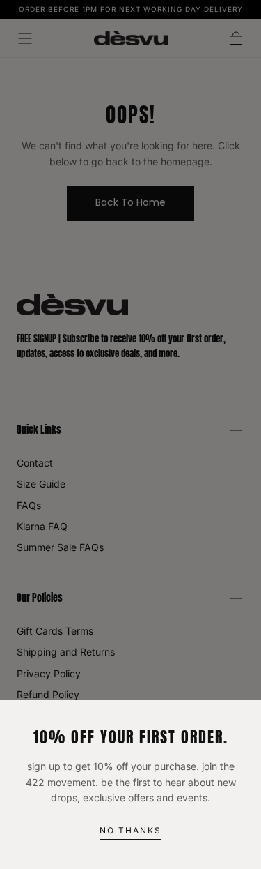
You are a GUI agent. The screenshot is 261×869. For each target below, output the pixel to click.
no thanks (130, 830)
